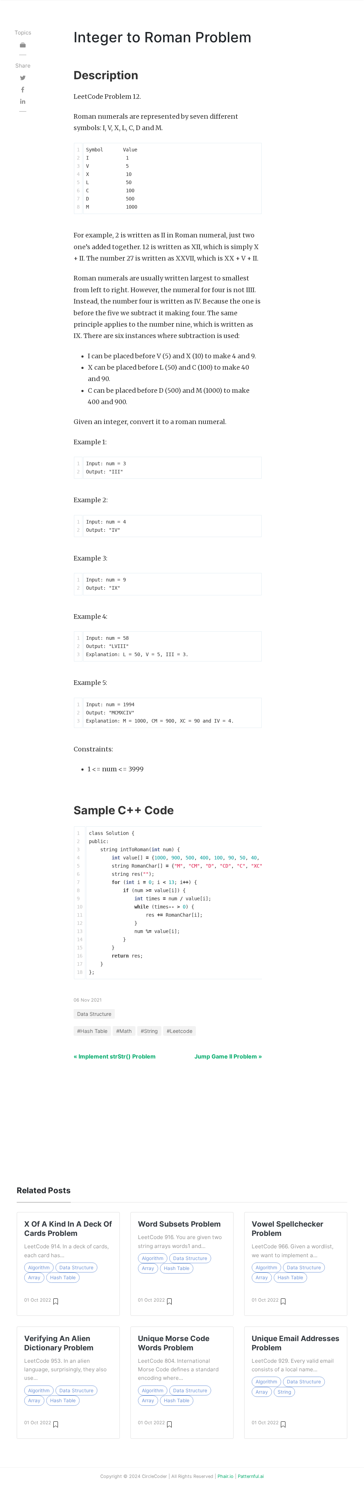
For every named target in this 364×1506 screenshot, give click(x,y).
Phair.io (226, 1476)
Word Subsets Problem (179, 1224)
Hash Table (63, 1277)
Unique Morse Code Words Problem (173, 1343)
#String (149, 1031)
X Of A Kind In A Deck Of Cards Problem (68, 1229)
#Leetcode (179, 1031)
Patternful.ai (251, 1476)
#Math (124, 1031)
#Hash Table (92, 1031)
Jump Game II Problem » (228, 1056)
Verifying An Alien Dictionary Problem (58, 1343)
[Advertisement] (182, 1119)
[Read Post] (55, 1301)
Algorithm (39, 1267)
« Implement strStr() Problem (115, 1056)
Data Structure (94, 1014)
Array (34, 1277)
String (284, 1392)
